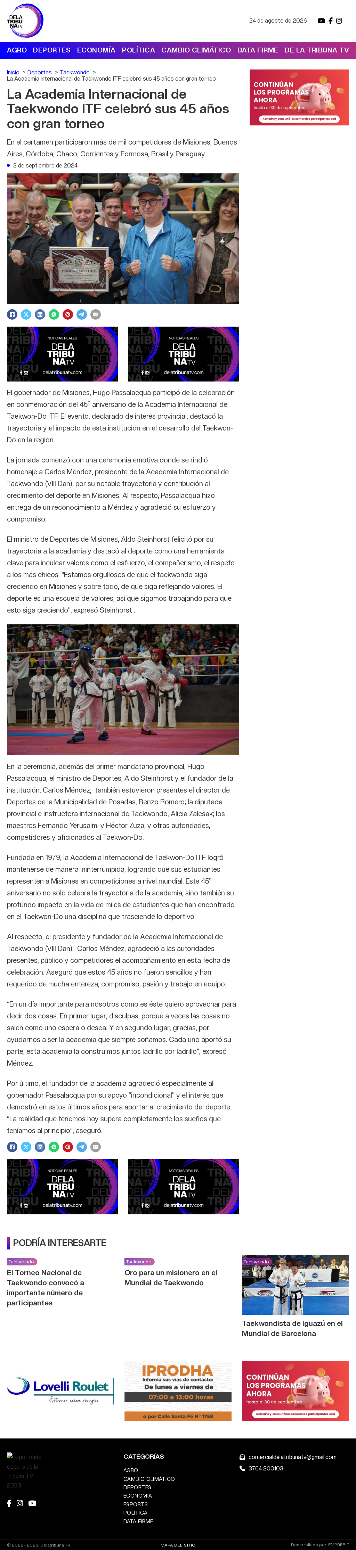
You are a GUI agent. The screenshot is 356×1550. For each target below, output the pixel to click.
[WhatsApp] (54, 314)
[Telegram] (81, 314)
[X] (26, 314)
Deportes (52, 50)
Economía (96, 50)
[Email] (95, 314)
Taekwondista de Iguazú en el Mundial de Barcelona (292, 1328)
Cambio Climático (196, 50)
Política (138, 50)
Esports (135, 1504)
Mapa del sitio (178, 1545)
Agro (17, 50)
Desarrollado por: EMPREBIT (320, 1545)
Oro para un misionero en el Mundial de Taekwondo (170, 1277)
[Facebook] (12, 314)
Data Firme (257, 50)
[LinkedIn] (40, 314)
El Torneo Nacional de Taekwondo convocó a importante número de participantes (45, 1287)
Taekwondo (21, 1261)
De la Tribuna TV (317, 50)
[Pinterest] (68, 314)
